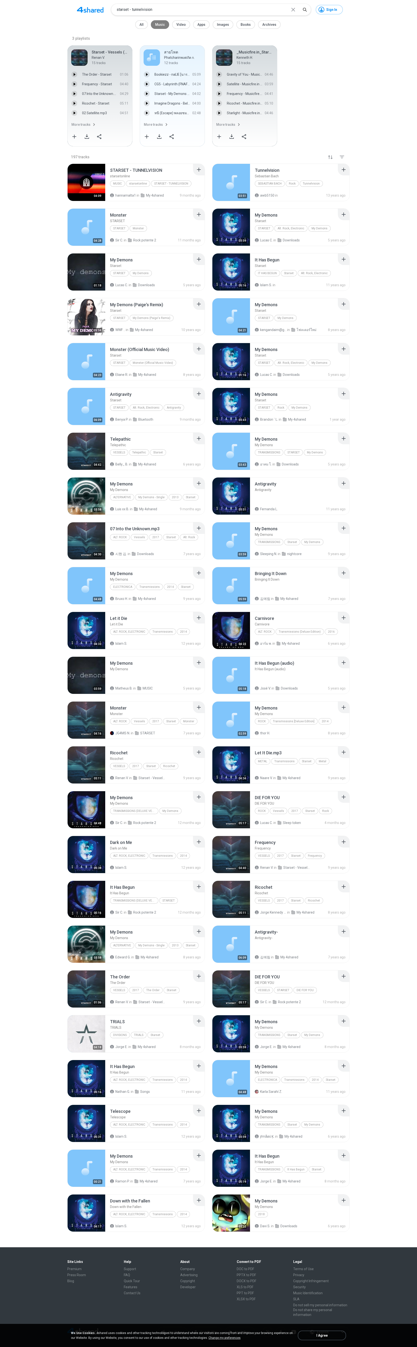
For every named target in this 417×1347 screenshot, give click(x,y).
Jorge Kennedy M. (273, 912)
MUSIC (148, 688)
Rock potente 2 (144, 823)
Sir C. (119, 823)
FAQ (127, 1275)
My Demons (319, 228)
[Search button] (305, 9)
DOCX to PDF (246, 1281)
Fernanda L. (269, 509)
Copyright (187, 1281)
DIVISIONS (120, 1035)
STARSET (119, 228)
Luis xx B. (122, 509)
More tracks (80, 124)
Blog (70, 1281)
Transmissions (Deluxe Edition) (300, 631)
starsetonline (138, 183)
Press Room (76, 1275)
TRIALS (138, 1035)
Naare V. (266, 778)
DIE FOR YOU (305, 990)
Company (187, 1269)
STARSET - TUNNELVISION (171, 183)
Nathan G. (122, 1092)
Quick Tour (132, 1281)
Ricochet (169, 766)
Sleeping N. (268, 554)
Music (160, 25)
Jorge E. (121, 1047)
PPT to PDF (245, 1293)
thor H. (265, 733)
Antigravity (174, 407)
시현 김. (121, 554)
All (141, 25)
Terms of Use (303, 1269)
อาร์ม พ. (266, 643)
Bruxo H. (121, 599)
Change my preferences (224, 1338)
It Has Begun (267, 273)
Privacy (298, 1275)
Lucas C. (266, 823)
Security (299, 1287)
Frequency (315, 855)
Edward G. (123, 957)
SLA (296, 1299)
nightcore (294, 554)
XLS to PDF (245, 1287)
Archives (269, 25)
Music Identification (308, 1293)
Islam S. (121, 643)
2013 (175, 497)
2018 (261, 1214)
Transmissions (269, 452)
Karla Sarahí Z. (271, 1092)
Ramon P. (122, 1181)
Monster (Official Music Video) (153, 363)
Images (223, 25)
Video (181, 25)
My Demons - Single (151, 497)
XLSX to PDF (246, 1299)
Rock (292, 183)
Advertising (189, 1275)
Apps (201, 25)
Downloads (290, 464)
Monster (138, 228)
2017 (155, 537)
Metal (262, 761)
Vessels (119, 452)
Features (130, 1287)
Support (130, 1269)
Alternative (122, 497)
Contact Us (132, 1293)
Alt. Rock (120, 537)
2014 (170, 587)
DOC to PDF (245, 1269)
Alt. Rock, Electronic (291, 228)
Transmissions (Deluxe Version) (135, 811)
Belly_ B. (121, 464)
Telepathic (139, 452)
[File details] (86, 182)
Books (246, 25)
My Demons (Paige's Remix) (151, 318)
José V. (265, 688)
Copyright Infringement (311, 1281)
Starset (264, 228)
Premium (74, 1269)
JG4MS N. (122, 733)
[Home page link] (90, 9)
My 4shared (147, 464)
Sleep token (292, 823)
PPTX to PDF (246, 1275)
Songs (145, 1092)
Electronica (122, 587)
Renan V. (121, 778)
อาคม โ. (266, 464)
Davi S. (265, 1226)
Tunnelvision (311, 183)
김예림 (265, 599)
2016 (331, 631)
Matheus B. (123, 688)
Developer (188, 1287)
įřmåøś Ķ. (267, 1136)
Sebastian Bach (270, 183)
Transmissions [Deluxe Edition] (293, 721)
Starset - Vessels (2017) (152, 778)
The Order (153, 990)
